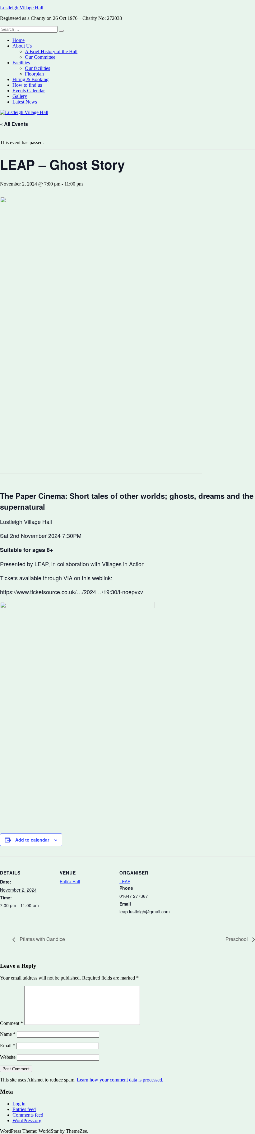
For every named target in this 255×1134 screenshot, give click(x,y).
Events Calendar (28, 90)
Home (18, 40)
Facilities (21, 62)
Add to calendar (32, 840)
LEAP (124, 881)
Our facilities (37, 68)
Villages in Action (123, 564)
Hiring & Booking (30, 79)
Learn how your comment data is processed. (120, 1079)
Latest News (24, 101)
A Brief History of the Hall (51, 51)
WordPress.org (26, 1120)
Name (8, 1034)
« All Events (14, 123)
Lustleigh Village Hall (21, 7)
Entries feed (24, 1109)
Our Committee (40, 57)
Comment (11, 1023)
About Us (22, 45)
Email (7, 1045)
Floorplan (34, 73)
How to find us (27, 85)
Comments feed (27, 1115)
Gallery (19, 96)
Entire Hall (70, 881)
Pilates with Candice (41, 939)
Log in (19, 1103)
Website (8, 1057)
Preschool (237, 939)
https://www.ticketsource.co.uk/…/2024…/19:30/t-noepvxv (71, 592)
